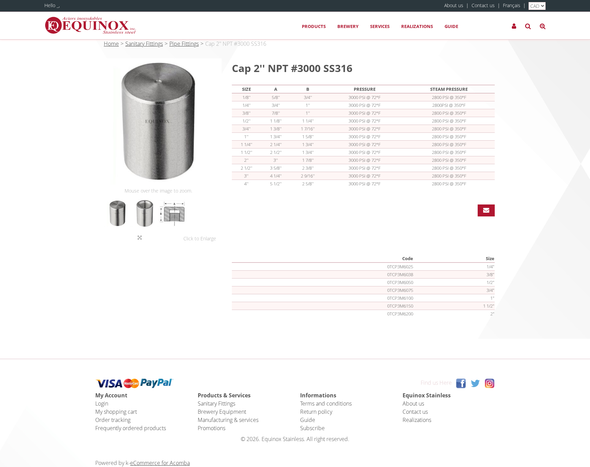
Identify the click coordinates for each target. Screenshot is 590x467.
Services (380, 26)
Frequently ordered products (130, 428)
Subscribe (312, 428)
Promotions (211, 428)
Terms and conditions (326, 403)
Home (111, 43)
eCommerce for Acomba (160, 463)
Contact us (483, 5)
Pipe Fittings (184, 43)
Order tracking (112, 420)
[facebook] (461, 382)
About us (453, 5)
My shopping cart (116, 411)
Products (314, 26)
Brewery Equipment (222, 411)
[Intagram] (489, 382)
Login (101, 403)
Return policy (316, 411)
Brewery (348, 26)
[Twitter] (475, 382)
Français (511, 5)
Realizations (417, 26)
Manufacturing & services (228, 420)
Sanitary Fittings (144, 43)
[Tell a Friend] (486, 210)
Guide (451, 26)
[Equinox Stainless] (90, 25)
